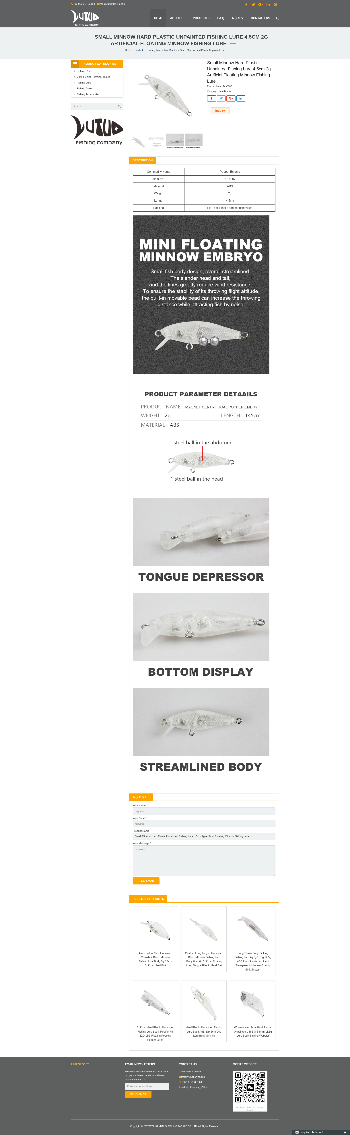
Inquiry (220, 110)
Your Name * (140, 805)
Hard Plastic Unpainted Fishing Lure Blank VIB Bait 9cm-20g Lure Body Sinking (204, 1031)
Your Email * (140, 818)
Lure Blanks (170, 50)
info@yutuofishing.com (112, 3)
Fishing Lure (154, 50)
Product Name (141, 830)
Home (128, 50)
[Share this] (211, 98)
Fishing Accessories (88, 94)
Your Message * (142, 843)
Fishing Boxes (85, 88)
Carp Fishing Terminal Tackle (93, 76)
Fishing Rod (84, 71)
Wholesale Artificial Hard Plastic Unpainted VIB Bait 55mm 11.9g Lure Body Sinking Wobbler (253, 1031)
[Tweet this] (221, 98)
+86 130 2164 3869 (191, 1082)
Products (139, 50)
